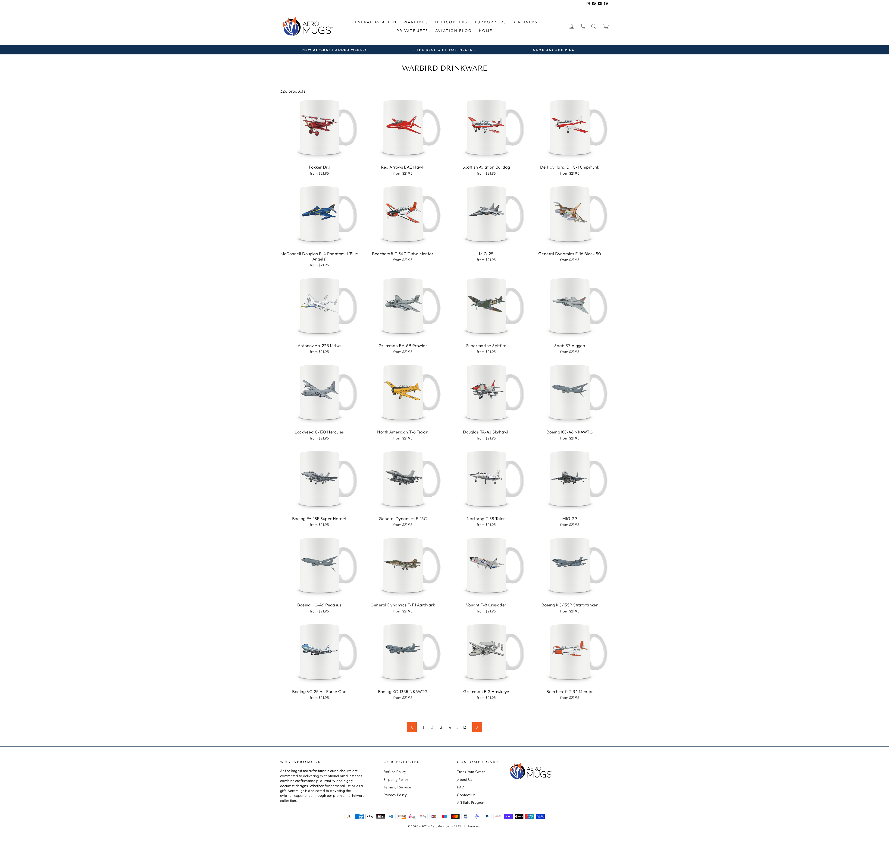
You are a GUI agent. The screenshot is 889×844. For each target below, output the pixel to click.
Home (486, 30)
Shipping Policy (396, 779)
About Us (464, 779)
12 (464, 727)
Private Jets (412, 30)
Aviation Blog (453, 30)
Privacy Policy (395, 795)
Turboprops (490, 22)
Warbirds (416, 22)
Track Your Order (471, 771)
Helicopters (451, 22)
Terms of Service (397, 787)
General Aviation (374, 22)
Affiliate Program (471, 802)
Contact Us (466, 795)
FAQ (460, 787)
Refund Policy (395, 771)
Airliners (525, 22)
